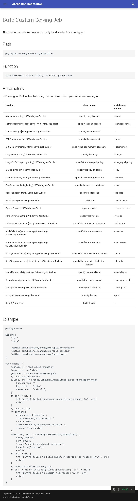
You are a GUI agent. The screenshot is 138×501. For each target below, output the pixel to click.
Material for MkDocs (23, 497)
